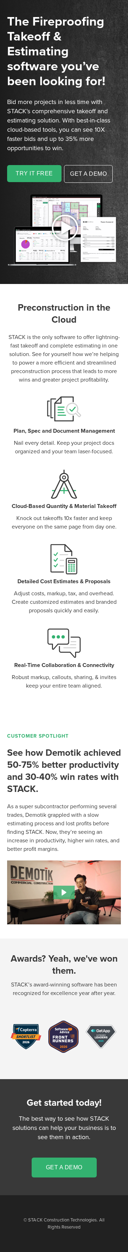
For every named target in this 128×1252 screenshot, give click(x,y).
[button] (64, 892)
